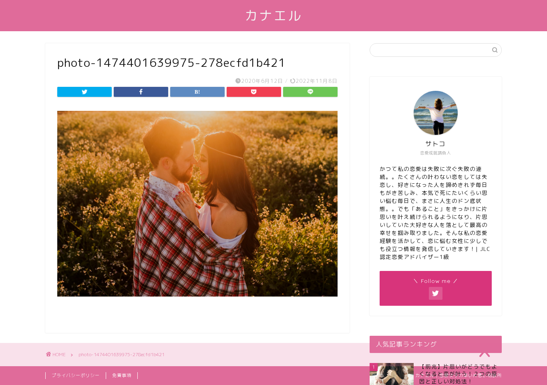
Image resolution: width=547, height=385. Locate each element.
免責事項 (121, 375)
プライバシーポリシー (76, 375)
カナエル (273, 15)
